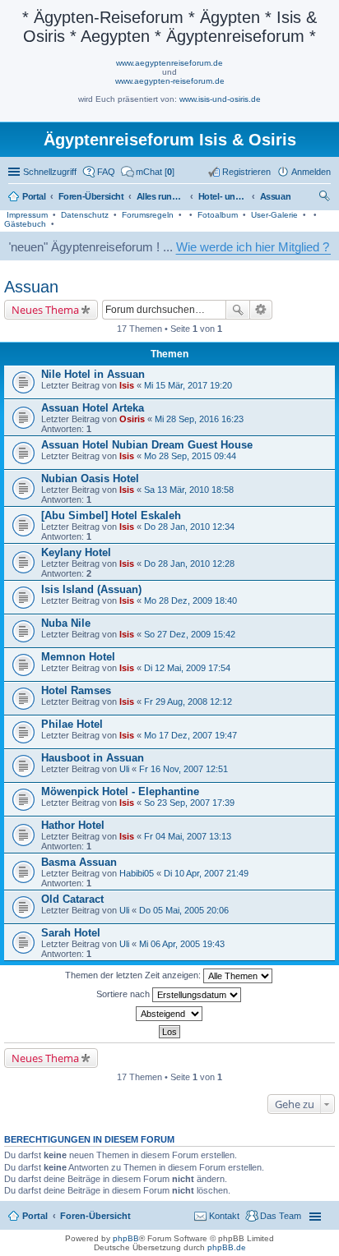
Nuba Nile (66, 623)
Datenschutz (85, 214)
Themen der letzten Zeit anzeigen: (134, 975)
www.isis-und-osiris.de (220, 99)
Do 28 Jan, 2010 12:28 (189, 563)
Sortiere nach (124, 994)
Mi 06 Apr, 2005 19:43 (182, 944)
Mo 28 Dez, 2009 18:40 (190, 600)
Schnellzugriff (50, 172)
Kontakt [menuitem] (224, 1216)
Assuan (31, 287)
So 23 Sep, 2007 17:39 (189, 802)
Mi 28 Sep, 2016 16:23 (199, 419)
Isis (126, 385)
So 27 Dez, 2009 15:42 (189, 634)
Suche (237, 310)
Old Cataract (72, 899)
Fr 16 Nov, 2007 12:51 (183, 769)
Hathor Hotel (72, 825)
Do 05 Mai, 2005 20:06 (184, 910)
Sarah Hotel (70, 933)
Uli (124, 769)
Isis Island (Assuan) (91, 589)
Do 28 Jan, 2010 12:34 (189, 526)
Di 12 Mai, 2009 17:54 (187, 668)
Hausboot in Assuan (92, 758)
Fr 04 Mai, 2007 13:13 (187, 836)
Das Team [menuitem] (280, 1216)
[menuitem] (147, 172)
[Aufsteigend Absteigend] (169, 1013)
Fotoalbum (217, 214)
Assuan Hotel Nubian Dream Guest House (147, 445)
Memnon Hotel (78, 657)
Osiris (132, 419)
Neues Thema (45, 309)
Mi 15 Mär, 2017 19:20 (188, 385)
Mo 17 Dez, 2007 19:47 (190, 735)
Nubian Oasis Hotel (90, 478)
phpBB (126, 1238)
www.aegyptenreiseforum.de (169, 62)
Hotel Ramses (76, 690)
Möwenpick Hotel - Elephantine (120, 791)
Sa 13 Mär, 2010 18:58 (189, 490)
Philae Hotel (72, 724)
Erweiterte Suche (261, 310)
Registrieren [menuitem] (246, 172)
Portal (34, 196)
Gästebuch (25, 223)
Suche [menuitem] (326, 198)
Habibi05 (136, 873)
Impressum (27, 214)
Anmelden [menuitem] (311, 172)
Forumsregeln (148, 214)
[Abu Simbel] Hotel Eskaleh (111, 515)
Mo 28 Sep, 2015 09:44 (190, 456)
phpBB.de (226, 1247)
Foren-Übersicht (95, 1216)
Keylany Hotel (76, 552)
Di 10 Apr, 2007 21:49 (206, 873)
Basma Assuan (79, 862)
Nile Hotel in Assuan (93, 374)
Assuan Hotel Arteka (92, 408)
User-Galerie (274, 214)
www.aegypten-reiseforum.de (170, 80)
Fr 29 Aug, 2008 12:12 (188, 701)
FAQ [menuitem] (106, 172)
